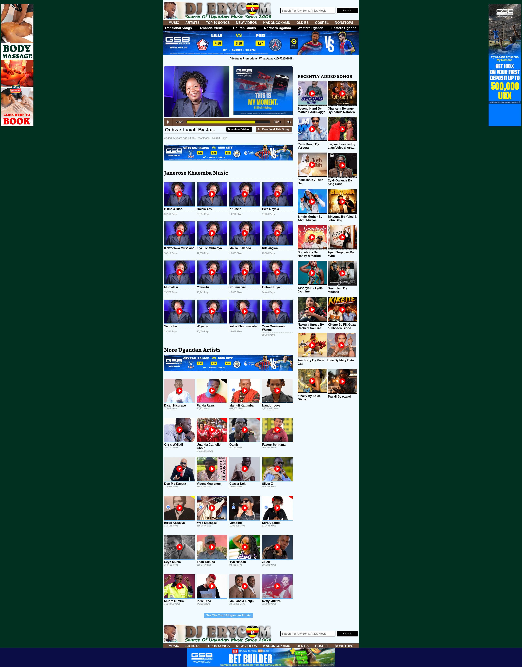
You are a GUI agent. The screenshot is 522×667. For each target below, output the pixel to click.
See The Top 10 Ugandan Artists (228, 615)
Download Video (238, 129)
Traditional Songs (178, 28)
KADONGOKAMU (276, 22)
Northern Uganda (277, 28)
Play (168, 122)
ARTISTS (192, 22)
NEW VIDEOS (246, 22)
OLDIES (302, 22)
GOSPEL (322, 22)
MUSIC (174, 22)
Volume (288, 121)
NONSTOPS (344, 22)
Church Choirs (244, 28)
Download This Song (275, 129)
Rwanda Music (211, 28)
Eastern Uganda (343, 28)
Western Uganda (311, 28)
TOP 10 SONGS (218, 22)
